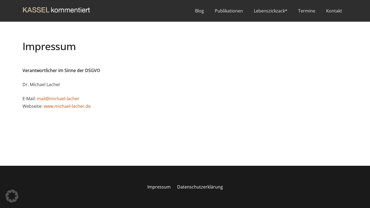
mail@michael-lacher (58, 99)
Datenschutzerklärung (200, 187)
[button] (12, 196)
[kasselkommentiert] (56, 11)
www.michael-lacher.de (67, 106)
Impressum (159, 187)
